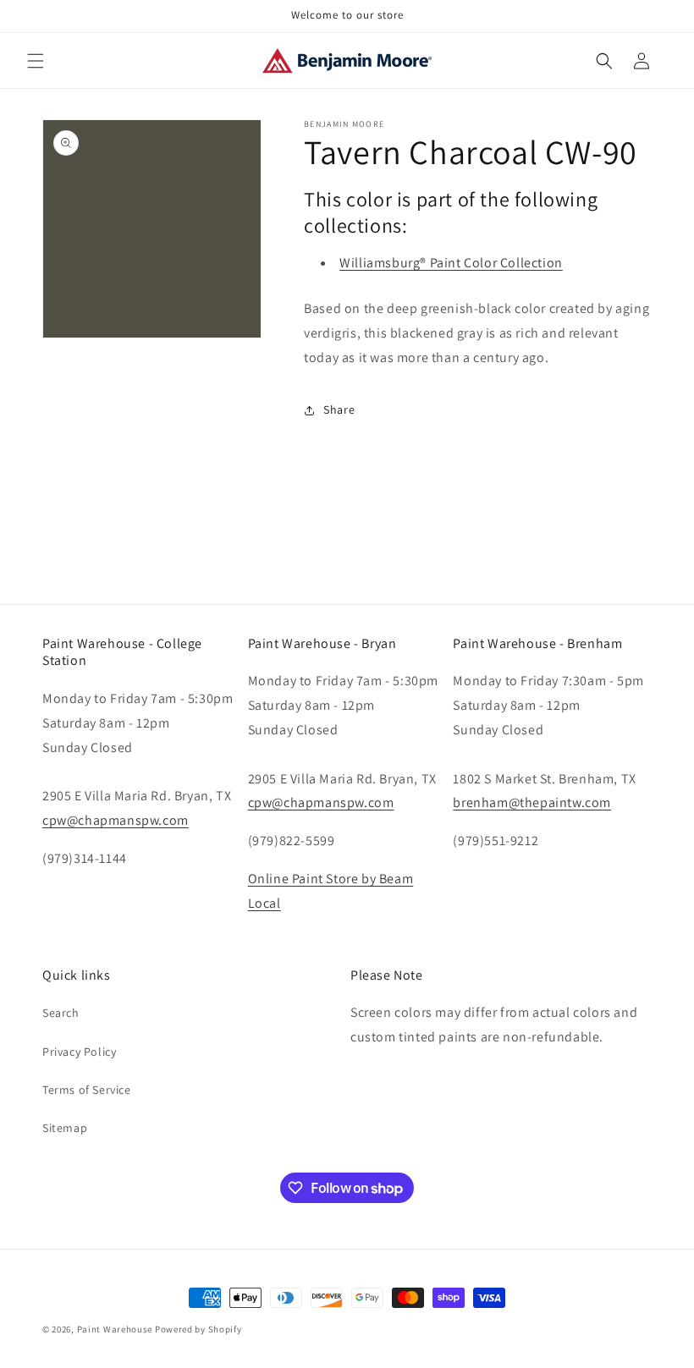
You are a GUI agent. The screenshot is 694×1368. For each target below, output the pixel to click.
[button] (35, 61)
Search (61, 1012)
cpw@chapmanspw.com (115, 820)
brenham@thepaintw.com (532, 802)
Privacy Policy (79, 1051)
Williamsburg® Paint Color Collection (451, 263)
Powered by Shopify (198, 1329)
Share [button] (339, 409)
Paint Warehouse (115, 1329)
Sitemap (64, 1127)
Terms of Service (86, 1089)
